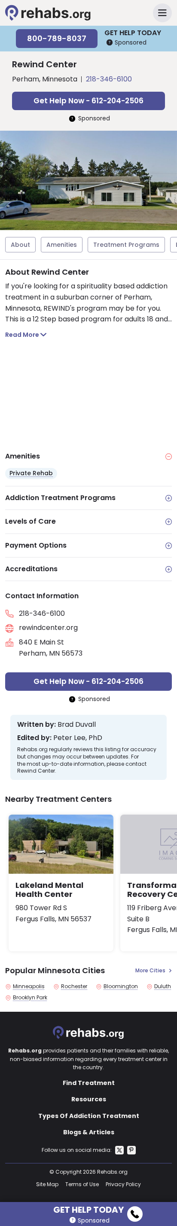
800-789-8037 (56, 38)
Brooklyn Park (30, 997)
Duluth (162, 986)
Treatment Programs (126, 244)
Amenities (61, 244)
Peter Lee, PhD (77, 738)
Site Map (47, 1184)
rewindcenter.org (48, 627)
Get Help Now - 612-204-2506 (88, 101)
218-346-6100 (109, 79)
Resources (88, 1099)
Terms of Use (82, 1184)
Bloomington (121, 986)
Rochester (74, 986)
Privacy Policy (123, 1184)
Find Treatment (89, 1083)
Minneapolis (29, 986)
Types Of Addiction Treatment (88, 1116)
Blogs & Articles (88, 1132)
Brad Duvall (77, 724)
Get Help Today (88, 1208)
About (20, 244)
